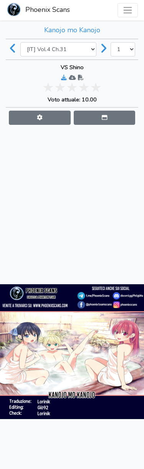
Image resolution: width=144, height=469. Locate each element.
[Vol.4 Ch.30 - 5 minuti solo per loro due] (13, 49)
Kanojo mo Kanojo (72, 30)
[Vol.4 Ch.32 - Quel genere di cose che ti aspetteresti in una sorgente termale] (103, 49)
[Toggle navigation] (128, 10)
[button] (40, 118)
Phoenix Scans (46, 9)
